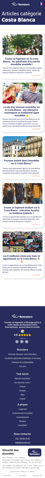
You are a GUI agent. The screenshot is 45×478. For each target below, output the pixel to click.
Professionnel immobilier (22, 413)
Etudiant (22, 421)
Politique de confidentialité (22, 362)
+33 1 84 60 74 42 (22, 438)
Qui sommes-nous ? (22, 382)
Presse (22, 387)
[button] (1, 4)
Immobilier (22, 425)
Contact (22, 391)
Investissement (22, 417)
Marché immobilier (22, 378)
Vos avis (22, 366)
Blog (22, 395)
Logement (22, 409)
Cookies (22, 399)
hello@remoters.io (22, 443)
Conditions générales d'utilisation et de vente (22, 358)
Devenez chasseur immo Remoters (22, 354)
